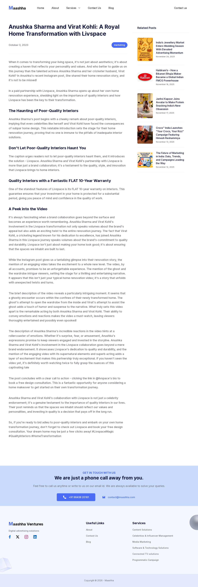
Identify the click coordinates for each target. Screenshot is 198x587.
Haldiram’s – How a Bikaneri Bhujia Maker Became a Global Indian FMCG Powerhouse (169, 75)
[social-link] (10, 537)
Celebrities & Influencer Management (152, 535)
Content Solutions (142, 529)
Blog (111, 7)
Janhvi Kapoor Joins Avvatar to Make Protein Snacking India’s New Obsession (170, 104)
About (55, 7)
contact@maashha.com (121, 497)
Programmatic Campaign (145, 560)
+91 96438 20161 (78, 497)
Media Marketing (141, 541)
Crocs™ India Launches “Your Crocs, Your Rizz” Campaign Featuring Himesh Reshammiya (170, 133)
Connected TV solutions (145, 554)
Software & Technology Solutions (150, 548)
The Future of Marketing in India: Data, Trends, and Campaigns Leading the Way (170, 158)
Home (40, 7)
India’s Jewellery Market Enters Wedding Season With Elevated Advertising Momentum (170, 47)
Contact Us (94, 7)
